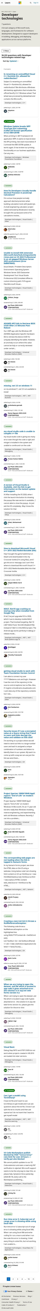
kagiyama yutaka (14, 715)
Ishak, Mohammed (14, 522)
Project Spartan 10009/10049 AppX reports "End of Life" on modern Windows (19, 795)
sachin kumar (13, 1257)
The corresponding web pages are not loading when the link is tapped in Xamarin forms (19, 859)
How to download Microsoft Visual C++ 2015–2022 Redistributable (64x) (20, 549)
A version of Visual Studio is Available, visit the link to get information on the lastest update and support (19, 488)
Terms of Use (27, 1302)
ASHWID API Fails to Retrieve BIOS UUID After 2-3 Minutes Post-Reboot (19, 325)
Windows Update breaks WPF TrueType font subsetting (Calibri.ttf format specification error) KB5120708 (18, 129)
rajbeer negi (12, 1021)
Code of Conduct (7, 1305)
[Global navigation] (2, 3)
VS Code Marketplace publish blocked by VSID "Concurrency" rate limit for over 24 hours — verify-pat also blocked (18, 1155)
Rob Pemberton (13, 707)
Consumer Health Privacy (10, 1302)
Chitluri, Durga (13, 297)
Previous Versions (19, 1296)
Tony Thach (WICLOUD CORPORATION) (16, 967)
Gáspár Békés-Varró (15, 583)
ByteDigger (12, 647)
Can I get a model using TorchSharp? (15, 1096)
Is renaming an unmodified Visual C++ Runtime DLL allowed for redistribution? (19, 76)
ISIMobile (11, 167)
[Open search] (31, 3)
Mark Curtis (12, 958)
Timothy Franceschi (15, 655)
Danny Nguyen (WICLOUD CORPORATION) (17, 414)
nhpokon (11, 110)
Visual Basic (9, 1047)
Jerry (9, 769)
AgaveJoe (11, 777)
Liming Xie (11, 1193)
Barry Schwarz (13, 1265)
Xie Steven (11, 362)
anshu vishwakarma (15, 905)
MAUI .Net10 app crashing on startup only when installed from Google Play (19, 611)
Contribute (5, 1299)
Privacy (13, 1299)
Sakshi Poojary (13, 897)
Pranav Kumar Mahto (15, 459)
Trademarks (21, 1305)
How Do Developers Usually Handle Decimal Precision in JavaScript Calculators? (20, 192)
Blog (29, 1296)
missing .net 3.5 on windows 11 (18, 385)
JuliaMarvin (12, 237)
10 (29, 1279)
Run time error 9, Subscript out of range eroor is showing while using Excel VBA (20, 1221)
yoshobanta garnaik (15, 405)
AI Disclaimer (6, 1296)
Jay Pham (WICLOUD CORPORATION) (15, 306)
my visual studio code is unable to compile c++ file (19, 432)
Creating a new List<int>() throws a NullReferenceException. (20, 922)
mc (9, 1129)
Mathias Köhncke (14, 175)
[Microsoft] (20, 2)
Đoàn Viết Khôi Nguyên (16, 832)
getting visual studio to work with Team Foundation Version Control (19, 672)
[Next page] (33, 1279)
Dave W (10, 1069)
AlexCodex (11, 229)
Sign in (36, 3)
